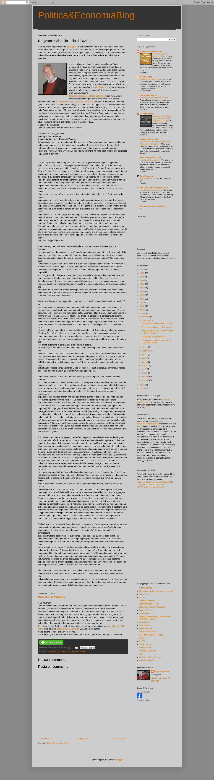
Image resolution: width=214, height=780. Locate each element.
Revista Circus (146, 114)
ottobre (145, 347)
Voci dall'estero (145, 648)
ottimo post (72, 47)
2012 (142, 385)
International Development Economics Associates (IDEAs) (155, 618)
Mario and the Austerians (51, 597)
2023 (142, 277)
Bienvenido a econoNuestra (152, 206)
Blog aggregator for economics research (156, 591)
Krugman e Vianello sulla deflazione (156, 323)
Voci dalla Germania (149, 139)
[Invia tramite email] (81, 647)
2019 (142, 291)
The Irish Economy (148, 95)
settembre (146, 351)
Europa (68, 651)
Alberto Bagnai (145, 588)
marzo (145, 373)
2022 (142, 280)
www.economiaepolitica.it (147, 424)
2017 (142, 299)
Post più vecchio (120, 739)
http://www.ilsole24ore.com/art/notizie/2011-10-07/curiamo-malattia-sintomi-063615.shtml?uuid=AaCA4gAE (155, 484)
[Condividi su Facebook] (90, 647)
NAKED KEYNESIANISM (151, 51)
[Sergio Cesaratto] (139, 698)
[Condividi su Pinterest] (93, 647)
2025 (142, 269)
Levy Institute (144, 625)
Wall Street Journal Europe (150, 657)
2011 (142, 388)
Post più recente (46, 739)
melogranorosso (146, 628)
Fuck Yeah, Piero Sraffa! (151, 158)
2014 (142, 310)
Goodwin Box (145, 613)
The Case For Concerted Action (154, 188)
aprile (144, 369)
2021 (142, 284)
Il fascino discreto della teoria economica (87, 96)
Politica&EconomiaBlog (86, 15)
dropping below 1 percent (67, 629)
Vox (140, 654)
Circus (142, 597)
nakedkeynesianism (147, 632)
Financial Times (146, 610)
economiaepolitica (147, 601)
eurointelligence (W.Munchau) (152, 607)
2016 (142, 302)
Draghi (62, 651)
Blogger (119, 760)
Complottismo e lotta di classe (151, 79)
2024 (142, 273)
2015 (142, 306)
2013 (142, 313)
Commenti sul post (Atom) (57, 743)
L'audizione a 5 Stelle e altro (153, 337)
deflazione (55, 651)
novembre (146, 320)
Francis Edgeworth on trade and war (154, 98)
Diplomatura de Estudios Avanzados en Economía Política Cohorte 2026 (162, 118)
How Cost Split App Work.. (150, 160)
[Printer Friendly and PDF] (51, 644)
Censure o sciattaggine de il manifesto (157, 327)
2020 (142, 288)
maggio (145, 365)
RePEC (142, 641)
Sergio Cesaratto (161, 672)
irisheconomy (145, 622)
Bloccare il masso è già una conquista (76, 102)
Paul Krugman (146, 176)
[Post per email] (76, 647)
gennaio (145, 380)
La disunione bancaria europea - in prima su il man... (156, 341)
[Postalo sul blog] (84, 647)
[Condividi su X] (87, 647)
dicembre (146, 317)
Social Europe (145, 644)
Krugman (75, 651)
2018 (142, 295)
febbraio (145, 376)
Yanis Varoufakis (146, 660)
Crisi (48, 651)
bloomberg (143, 594)
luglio (144, 358)
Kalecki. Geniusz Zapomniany (151, 190)
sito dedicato (100, 87)
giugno (145, 362)
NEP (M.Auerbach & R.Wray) (151, 635)
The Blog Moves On (148, 178)
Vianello (83, 651)
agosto (145, 355)
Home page (83, 739)
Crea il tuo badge (143, 700)
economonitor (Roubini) (149, 604)
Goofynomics (146, 77)
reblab (142, 638)
